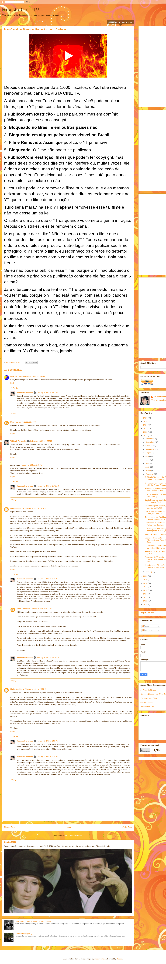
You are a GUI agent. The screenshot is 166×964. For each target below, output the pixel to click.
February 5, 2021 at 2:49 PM (47, 579)
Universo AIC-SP (147, 706)
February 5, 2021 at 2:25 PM (35, 508)
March (148, 470)
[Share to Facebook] (34, 362)
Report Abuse (147, 612)
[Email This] (26, 362)
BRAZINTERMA (16, 376)
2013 (145, 597)
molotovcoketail (100, 959)
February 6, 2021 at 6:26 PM (47, 757)
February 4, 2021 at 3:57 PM (25, 422)
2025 (145, 421)
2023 (145, 428)
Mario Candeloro (17, 508)
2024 (145, 425)
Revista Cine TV (20, 9)
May (148, 463)
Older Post (127, 827)
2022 (145, 432)
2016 (145, 590)
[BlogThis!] (29, 362)
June (148, 460)
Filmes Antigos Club (148, 698)
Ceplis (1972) (10, 842)
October (149, 446)
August (149, 453)
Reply (12, 383)
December (150, 439)
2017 (145, 587)
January (149, 572)
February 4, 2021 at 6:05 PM (41, 441)
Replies (16, 388)
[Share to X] (31, 362)
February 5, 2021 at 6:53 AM (31, 465)
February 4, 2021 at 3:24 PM (34, 376)
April (148, 467)
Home (68, 827)
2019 (145, 580)
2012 (145, 601)
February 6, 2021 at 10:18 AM (48, 658)
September (150, 449)
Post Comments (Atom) (73, 836)
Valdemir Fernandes (25, 393)
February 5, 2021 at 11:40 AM (48, 486)
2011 (145, 604)
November (150, 442)
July (147, 456)
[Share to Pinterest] (36, 362)
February (150, 474)
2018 (145, 583)
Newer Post (9, 827)
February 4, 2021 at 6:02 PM (47, 393)
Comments (148, 630)
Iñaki (12, 422)
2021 (145, 435)
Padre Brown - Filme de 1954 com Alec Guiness (33, 921)
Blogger (119, 959)
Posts (146, 626)
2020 (145, 576)
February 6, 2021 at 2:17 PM (35, 689)
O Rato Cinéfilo (146, 702)
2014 (145, 594)
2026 (145, 418)
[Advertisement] (153, 66)
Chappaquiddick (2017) (23, 934)
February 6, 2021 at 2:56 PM (47, 741)
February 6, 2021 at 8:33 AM (41, 609)
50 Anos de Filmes (148, 690)
